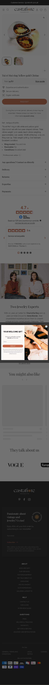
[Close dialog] (46, 326)
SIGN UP (12, 346)
